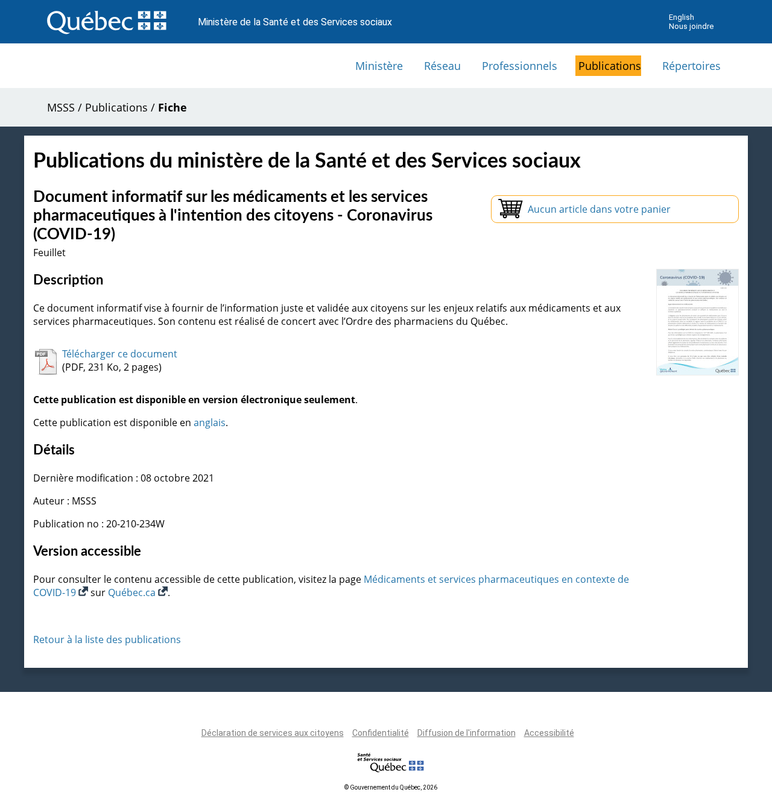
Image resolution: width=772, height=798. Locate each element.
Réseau (442, 65)
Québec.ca (133, 592)
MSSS (61, 107)
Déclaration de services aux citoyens (272, 733)
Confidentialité (380, 733)
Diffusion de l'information (466, 733)
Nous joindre (691, 26)
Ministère (379, 65)
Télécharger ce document (119, 353)
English (681, 17)
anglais (210, 422)
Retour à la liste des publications (107, 639)
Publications (609, 65)
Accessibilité (549, 733)
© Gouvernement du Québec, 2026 (390, 787)
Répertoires (691, 65)
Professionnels (519, 65)
